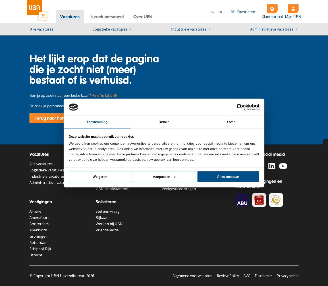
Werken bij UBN (109, 223)
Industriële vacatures (188, 29)
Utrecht (35, 255)
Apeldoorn (38, 230)
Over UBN (142, 16)
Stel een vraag (108, 211)
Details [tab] (164, 122)
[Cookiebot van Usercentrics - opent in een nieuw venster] (239, 107)
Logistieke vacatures (110, 29)
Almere (35, 211)
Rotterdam (38, 242)
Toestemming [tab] (97, 122)
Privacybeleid (288, 275)
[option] (220, 11)
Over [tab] (231, 122)
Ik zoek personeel (106, 16)
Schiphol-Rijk (40, 248)
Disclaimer (263, 275)
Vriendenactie (107, 230)
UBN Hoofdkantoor (112, 188)
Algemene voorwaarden (192, 275)
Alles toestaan (228, 176)
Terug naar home (51, 118)
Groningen (38, 236)
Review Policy (228, 275)
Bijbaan (102, 217)
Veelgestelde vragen (179, 188)
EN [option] (220, 11)
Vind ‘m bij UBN (105, 95)
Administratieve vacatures (271, 29)
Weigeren (100, 176)
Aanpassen (161, 176)
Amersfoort (39, 217)
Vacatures (70, 16)
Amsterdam (39, 223)
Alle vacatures (41, 29)
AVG (246, 275)
